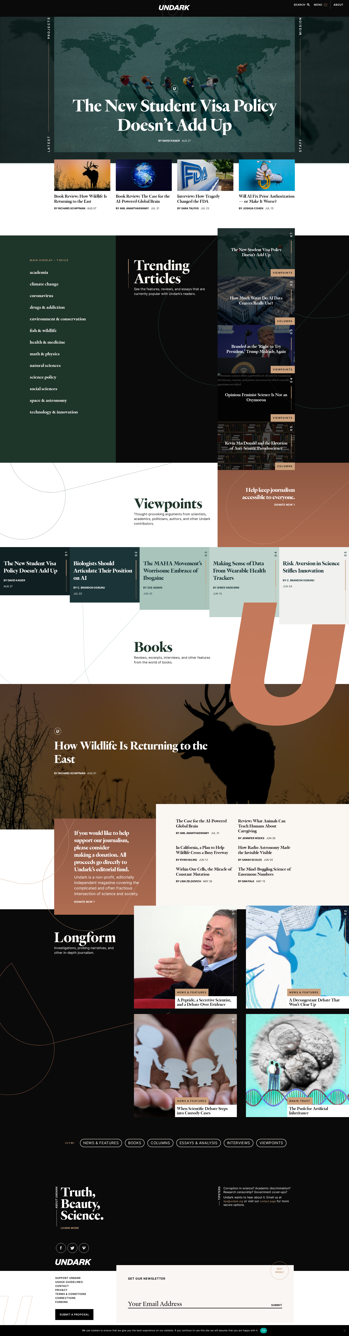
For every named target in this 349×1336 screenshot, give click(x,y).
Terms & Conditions (70, 1294)
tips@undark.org (233, 1201)
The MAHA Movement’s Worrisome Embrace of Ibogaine (172, 571)
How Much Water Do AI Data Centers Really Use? (256, 300)
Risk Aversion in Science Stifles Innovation (311, 567)
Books (153, 647)
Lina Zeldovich (190, 881)
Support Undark (68, 1278)
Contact (62, 1286)
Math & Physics (45, 354)
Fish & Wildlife (43, 330)
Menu (318, 4)
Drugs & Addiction (47, 307)
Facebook (61, 1248)
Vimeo (84, 1248)
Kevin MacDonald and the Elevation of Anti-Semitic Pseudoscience (256, 446)
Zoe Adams (154, 587)
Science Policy (43, 377)
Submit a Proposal (74, 1314)
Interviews (238, 1143)
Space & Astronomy (48, 400)
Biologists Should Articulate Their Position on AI (102, 571)
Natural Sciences (45, 365)
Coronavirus (41, 296)
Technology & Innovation (54, 412)
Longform (85, 938)
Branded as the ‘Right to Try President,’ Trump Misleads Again (256, 349)
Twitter (72, 1248)
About (338, 4)
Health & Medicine (47, 342)
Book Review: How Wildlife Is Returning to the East (80, 199)
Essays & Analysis (199, 1143)
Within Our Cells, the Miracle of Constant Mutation (204, 872)
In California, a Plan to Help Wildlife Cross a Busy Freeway (202, 850)
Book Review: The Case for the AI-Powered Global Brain (143, 199)
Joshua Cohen (253, 208)
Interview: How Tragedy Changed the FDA (198, 199)
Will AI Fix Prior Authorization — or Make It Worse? (266, 199)
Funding (61, 1302)
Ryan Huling (188, 859)
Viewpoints (283, 272)
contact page (268, 1201)
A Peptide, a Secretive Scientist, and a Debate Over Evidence (204, 1002)
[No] (344, 1330)
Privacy (61, 1290)
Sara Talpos (190, 208)
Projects (49, 28)
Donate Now (83, 901)
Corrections (65, 1298)
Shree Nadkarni (228, 587)
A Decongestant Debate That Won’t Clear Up (314, 1002)
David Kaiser (171, 140)
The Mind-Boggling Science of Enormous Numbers (264, 872)
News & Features (191, 992)
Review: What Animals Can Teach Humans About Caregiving (261, 826)
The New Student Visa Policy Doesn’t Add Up (175, 115)
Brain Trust (299, 1100)
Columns (285, 321)
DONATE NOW (283, 504)
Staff (300, 145)
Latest (49, 144)
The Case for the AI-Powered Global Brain (201, 823)
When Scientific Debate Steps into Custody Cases (202, 1111)
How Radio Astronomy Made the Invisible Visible (264, 850)
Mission (300, 26)
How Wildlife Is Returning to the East (131, 752)
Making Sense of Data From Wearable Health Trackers (239, 571)
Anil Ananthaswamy (134, 208)
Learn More (70, 1227)
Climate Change (44, 284)
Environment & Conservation (58, 319)
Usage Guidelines (69, 1282)
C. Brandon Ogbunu (91, 587)
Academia (39, 272)
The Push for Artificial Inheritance (308, 1111)
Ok (263, 1330)
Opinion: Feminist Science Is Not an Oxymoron (256, 397)
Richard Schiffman (71, 208)
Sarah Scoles (252, 859)
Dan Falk (248, 881)
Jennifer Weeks (253, 838)
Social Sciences (43, 389)
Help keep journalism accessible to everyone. (268, 493)
